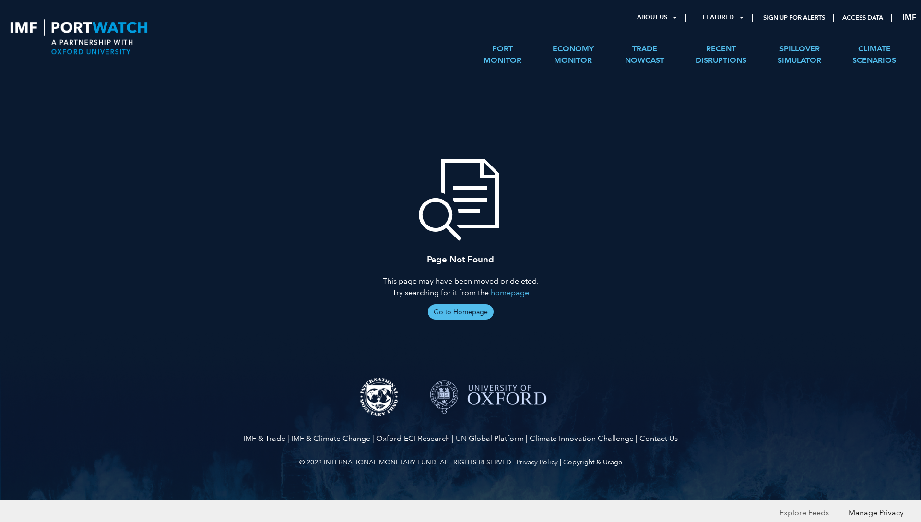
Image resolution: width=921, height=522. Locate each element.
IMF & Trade (264, 438)
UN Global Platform (490, 438)
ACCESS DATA (862, 18)
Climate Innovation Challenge (582, 438)
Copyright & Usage (592, 462)
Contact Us (658, 438)
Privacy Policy (537, 462)
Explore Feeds (804, 512)
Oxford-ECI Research (413, 438)
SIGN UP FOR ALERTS (794, 18)
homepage (510, 292)
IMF (909, 17)
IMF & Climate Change (330, 438)
